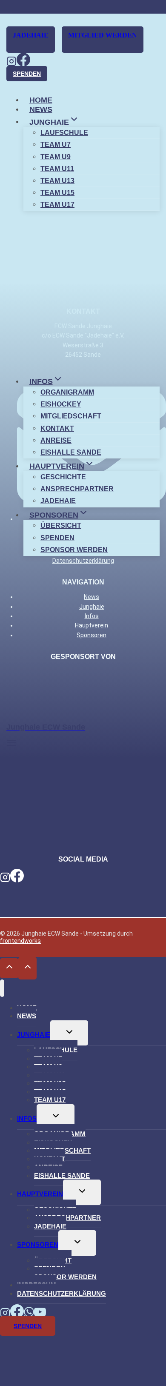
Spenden (27, 73)
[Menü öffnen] (11, 742)
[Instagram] (11, 64)
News (40, 109)
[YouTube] (40, 1314)
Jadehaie (31, 35)
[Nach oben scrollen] (9, 968)
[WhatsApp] (29, 1314)
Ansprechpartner (77, 489)
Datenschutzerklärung (61, 1293)
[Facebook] (23, 64)
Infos (27, 1118)
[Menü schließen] (2, 988)
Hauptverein (40, 1193)
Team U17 (57, 204)
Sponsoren (37, 1244)
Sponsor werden (74, 549)
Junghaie (33, 1034)
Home (40, 100)
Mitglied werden (102, 35)
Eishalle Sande (70, 452)
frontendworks (20, 940)
